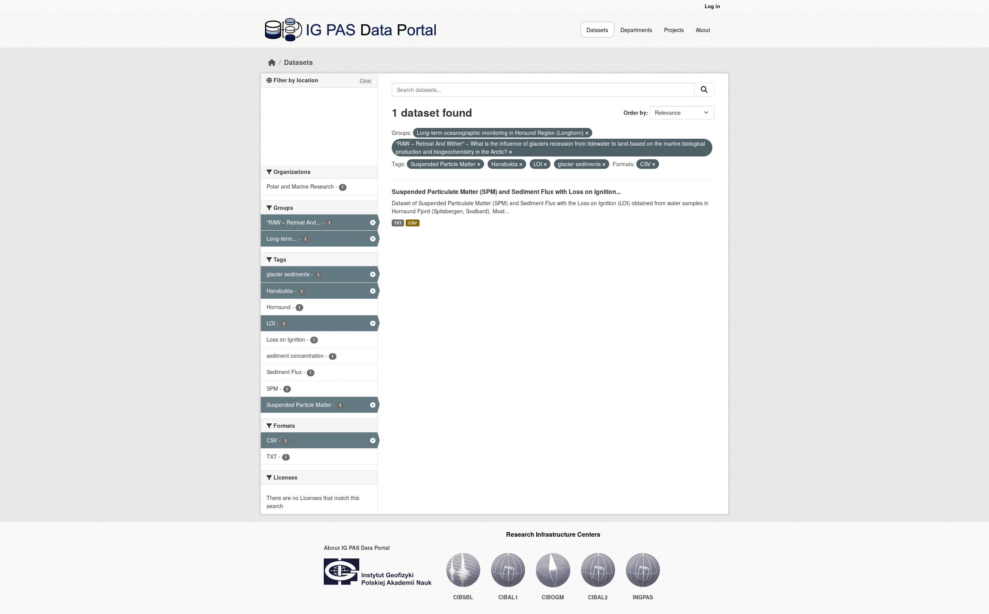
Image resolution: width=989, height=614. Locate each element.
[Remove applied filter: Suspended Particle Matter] (478, 164)
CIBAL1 (508, 597)
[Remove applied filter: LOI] (545, 164)
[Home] (272, 62)
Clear (366, 80)
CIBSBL (463, 597)
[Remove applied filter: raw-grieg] (510, 152)
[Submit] (704, 90)
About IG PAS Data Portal (357, 547)
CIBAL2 (598, 597)
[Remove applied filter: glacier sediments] (603, 164)
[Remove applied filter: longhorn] (586, 133)
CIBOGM (553, 597)
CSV (412, 223)
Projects (674, 30)
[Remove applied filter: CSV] (653, 164)
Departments (636, 30)
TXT (397, 223)
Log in (712, 6)
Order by (635, 112)
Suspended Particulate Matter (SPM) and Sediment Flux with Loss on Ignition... (506, 191)
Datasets (597, 30)
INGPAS (643, 597)
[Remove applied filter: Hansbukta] (520, 164)
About (703, 30)
